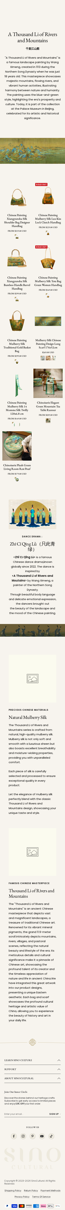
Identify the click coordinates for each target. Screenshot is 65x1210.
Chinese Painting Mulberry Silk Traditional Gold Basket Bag (17, 345)
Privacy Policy (22, 1196)
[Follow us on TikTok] (51, 1136)
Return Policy (31, 1190)
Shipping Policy (13, 1190)
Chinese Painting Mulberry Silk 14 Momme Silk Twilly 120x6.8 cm (17, 408)
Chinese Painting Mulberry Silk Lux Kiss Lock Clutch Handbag (48, 218)
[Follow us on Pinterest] (32, 1136)
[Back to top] (55, 1186)
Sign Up (54, 1114)
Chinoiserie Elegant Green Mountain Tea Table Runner (48, 406)
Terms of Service (41, 1196)
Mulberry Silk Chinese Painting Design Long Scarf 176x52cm (48, 343)
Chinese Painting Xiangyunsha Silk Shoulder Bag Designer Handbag (17, 220)
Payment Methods (50, 1190)
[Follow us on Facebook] (14, 1136)
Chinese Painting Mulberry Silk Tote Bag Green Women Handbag (48, 281)
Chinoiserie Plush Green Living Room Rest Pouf (17, 467)
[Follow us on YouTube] (42, 1136)
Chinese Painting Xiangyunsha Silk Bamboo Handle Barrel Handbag (17, 283)
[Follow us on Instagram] (23, 1136)
